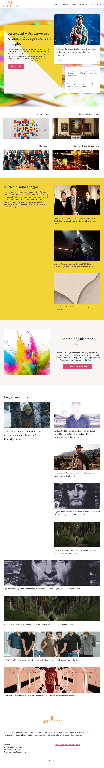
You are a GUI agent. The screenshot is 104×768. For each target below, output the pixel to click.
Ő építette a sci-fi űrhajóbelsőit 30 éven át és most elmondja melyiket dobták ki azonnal (39, 696)
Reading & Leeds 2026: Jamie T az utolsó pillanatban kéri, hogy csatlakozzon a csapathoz (76, 52)
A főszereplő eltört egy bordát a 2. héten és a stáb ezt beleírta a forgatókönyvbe (80, 86)
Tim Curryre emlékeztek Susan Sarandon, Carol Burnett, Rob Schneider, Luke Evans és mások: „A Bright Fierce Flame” (75, 221)
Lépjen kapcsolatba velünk (77, 366)
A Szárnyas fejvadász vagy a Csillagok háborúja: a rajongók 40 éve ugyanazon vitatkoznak (82, 73)
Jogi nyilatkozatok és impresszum (67, 745)
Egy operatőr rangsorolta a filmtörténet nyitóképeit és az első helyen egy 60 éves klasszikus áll (42, 589)
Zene (65, 4)
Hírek (56, 4)
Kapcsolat (96, 4)
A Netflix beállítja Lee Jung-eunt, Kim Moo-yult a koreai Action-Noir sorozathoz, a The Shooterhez (44, 660)
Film (74, 4)
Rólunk (83, 4)
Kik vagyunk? (16, 66)
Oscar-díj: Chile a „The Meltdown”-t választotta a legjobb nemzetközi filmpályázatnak (24, 435)
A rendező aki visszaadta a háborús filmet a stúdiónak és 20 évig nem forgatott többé (38, 624)
